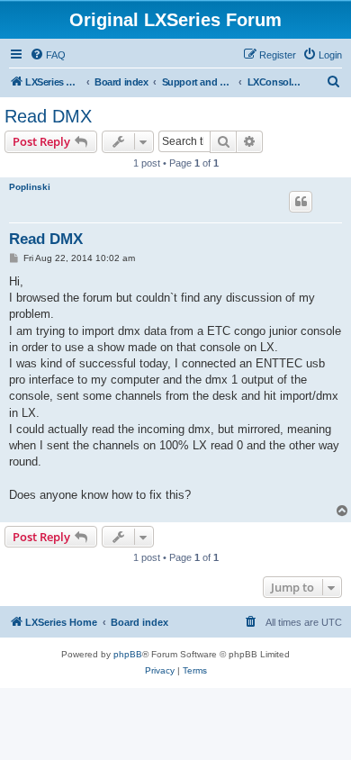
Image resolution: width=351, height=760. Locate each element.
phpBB (127, 654)
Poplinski (29, 187)
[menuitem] (48, 55)
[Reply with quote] (300, 202)
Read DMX (48, 116)
